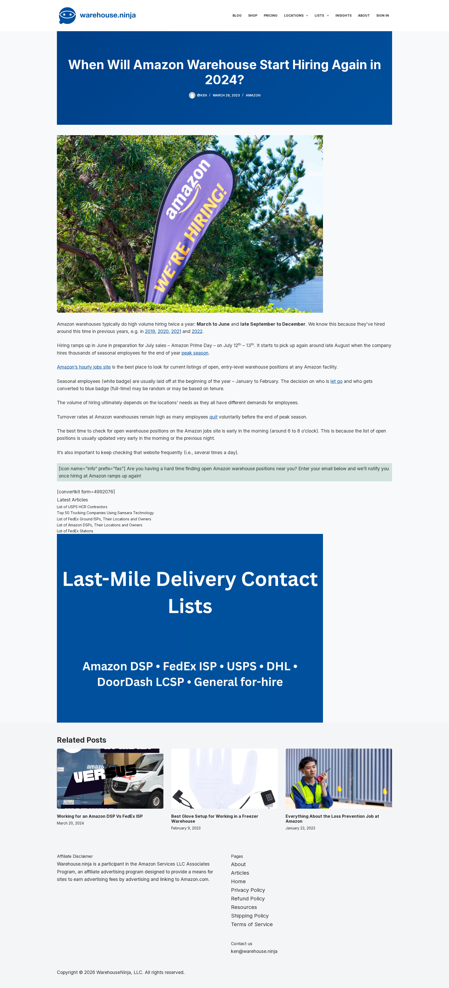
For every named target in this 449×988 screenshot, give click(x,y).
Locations (293, 15)
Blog (237, 15)
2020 (163, 331)
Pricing (271, 15)
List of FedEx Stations (75, 531)
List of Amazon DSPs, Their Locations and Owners (99, 525)
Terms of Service (252, 924)
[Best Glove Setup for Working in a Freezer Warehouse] (224, 779)
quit (213, 417)
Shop (252, 15)
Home (238, 881)
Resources (244, 907)
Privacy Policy (248, 890)
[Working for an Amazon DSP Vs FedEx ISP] (110, 779)
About (364, 15)
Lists (319, 15)
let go (336, 381)
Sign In (382, 15)
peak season (195, 353)
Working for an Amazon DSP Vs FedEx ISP (100, 816)
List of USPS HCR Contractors (82, 507)
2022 (197, 331)
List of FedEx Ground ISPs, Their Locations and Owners (104, 519)
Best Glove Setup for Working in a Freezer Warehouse (214, 819)
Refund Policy (248, 898)
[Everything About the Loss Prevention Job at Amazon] (339, 779)
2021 (176, 331)
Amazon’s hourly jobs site (84, 367)
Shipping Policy (250, 916)
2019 (150, 331)
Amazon (253, 95)
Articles (240, 873)
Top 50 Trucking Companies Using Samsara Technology (105, 513)
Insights (343, 15)
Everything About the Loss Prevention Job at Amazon (332, 819)
